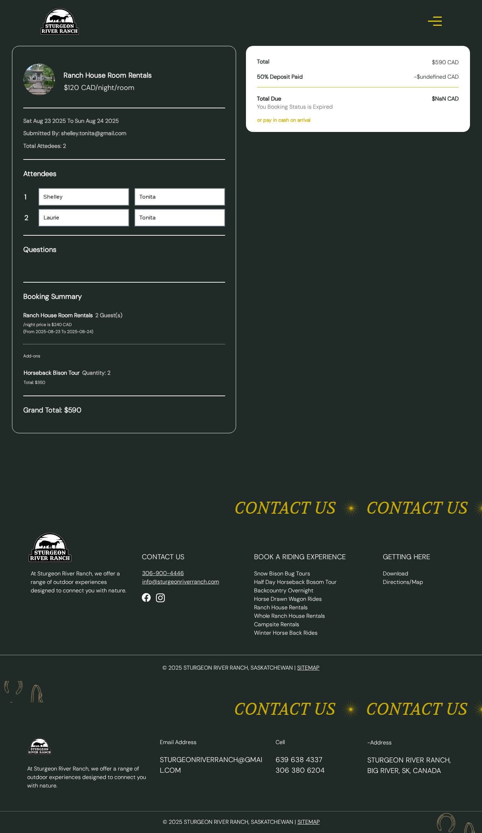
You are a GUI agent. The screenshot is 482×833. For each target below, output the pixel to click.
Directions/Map (403, 582)
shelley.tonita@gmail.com (93, 133)
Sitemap (308, 667)
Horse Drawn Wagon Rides (288, 599)
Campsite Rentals (276, 624)
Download (395, 573)
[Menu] (435, 21)
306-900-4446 (163, 573)
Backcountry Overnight (283, 590)
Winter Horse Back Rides (286, 632)
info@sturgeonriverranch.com (180, 581)
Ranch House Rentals (281, 607)
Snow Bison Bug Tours (282, 573)
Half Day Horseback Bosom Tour (295, 582)
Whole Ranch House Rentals (289, 616)
